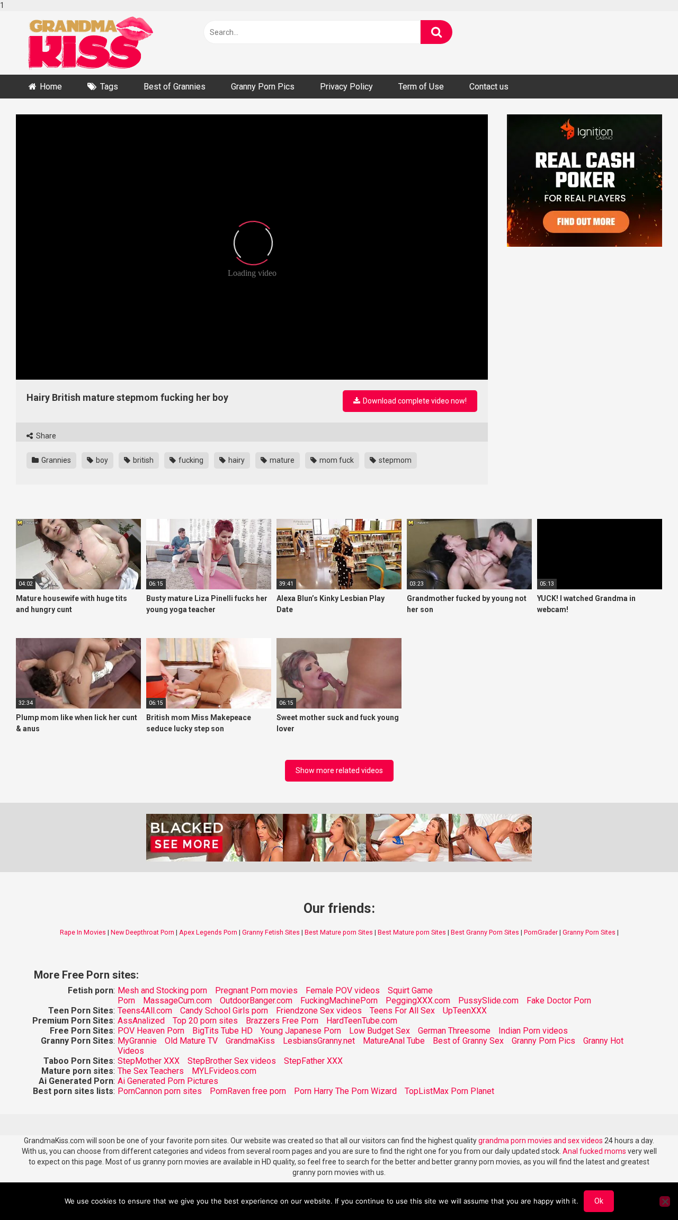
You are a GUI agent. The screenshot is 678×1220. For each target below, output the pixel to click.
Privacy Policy (346, 87)
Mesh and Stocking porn (162, 990)
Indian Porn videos (533, 1031)
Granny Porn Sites (589, 932)
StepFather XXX (313, 1061)
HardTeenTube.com (361, 1021)
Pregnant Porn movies (256, 990)
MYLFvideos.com (224, 1071)
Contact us (488, 87)
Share (45, 436)
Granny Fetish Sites (271, 932)
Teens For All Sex (402, 1011)
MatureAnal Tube (394, 1041)
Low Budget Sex (379, 1031)
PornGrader (541, 932)
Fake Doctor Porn (559, 1000)
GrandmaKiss (250, 1041)
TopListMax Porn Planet (449, 1091)
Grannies (55, 460)
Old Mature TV (191, 1041)
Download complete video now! (414, 401)
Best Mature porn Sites (339, 932)
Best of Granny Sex (468, 1041)
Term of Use (421, 87)
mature (281, 460)
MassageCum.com (177, 1000)
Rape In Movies (83, 932)
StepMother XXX (149, 1061)
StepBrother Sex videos (232, 1061)
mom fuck (336, 460)
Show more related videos (339, 770)
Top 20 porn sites (205, 1021)
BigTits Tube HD (222, 1031)
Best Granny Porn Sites (485, 932)
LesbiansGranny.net (319, 1041)
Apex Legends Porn (208, 932)
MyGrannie (137, 1041)
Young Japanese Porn (301, 1031)
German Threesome (454, 1031)
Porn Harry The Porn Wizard (345, 1091)
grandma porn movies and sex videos (540, 1140)
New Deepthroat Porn (142, 932)
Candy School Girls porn (224, 1011)
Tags (109, 87)
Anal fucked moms (595, 1151)
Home (51, 87)
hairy (236, 460)
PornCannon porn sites (160, 1091)
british (142, 460)
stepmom (394, 460)
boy (101, 460)
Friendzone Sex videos (319, 1011)
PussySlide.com (488, 1000)
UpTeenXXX (465, 1011)
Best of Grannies (175, 87)
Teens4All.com (145, 1011)
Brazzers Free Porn (282, 1021)
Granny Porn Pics (263, 87)
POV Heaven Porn (151, 1031)
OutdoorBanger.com (256, 1000)
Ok (598, 1201)
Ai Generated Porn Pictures (168, 1081)
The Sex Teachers (151, 1071)
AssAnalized (141, 1021)
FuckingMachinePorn (339, 1000)
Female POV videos (343, 990)
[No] (664, 1201)
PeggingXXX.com (418, 1000)
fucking (190, 460)
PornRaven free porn (248, 1091)
